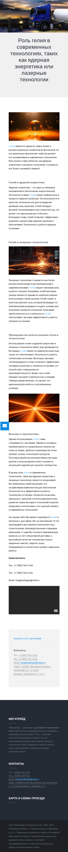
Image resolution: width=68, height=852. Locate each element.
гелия (36, 439)
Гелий (12, 146)
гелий (48, 313)
